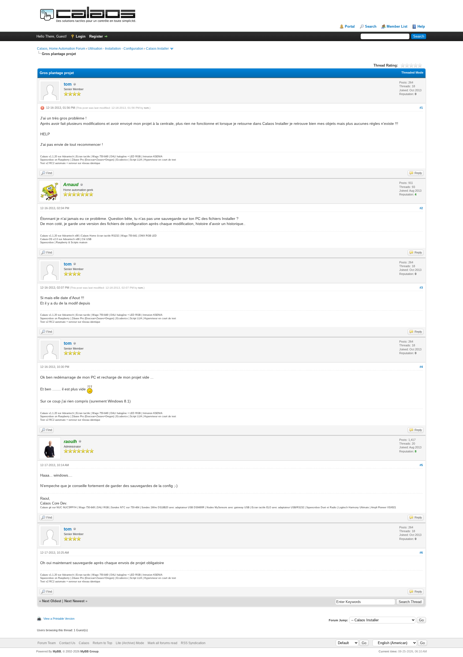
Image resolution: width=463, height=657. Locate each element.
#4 (421, 366)
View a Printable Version (58, 618)
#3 (421, 287)
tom (68, 84)
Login (80, 36)
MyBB (57, 651)
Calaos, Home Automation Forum (61, 48)
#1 (421, 107)
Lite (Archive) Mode (130, 643)
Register (96, 36)
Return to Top (102, 643)
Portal (350, 26)
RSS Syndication (193, 643)
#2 (421, 208)
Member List (397, 26)
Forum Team (47, 643)
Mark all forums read (162, 643)
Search (370, 26)
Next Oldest (51, 601)
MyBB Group (89, 651)
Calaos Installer (157, 48)
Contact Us (67, 643)
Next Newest (74, 601)
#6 (421, 552)
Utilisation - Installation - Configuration (115, 48)
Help (421, 26)
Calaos (84, 643)
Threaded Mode (412, 72)
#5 (421, 465)
